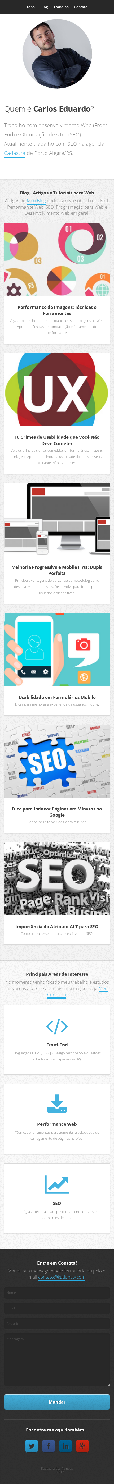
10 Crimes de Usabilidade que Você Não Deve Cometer (57, 440)
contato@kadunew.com (61, 1277)
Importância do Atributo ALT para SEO (57, 926)
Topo (31, 6)
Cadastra (14, 153)
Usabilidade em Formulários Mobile (57, 697)
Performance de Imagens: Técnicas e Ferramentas (57, 310)
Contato (80, 6)
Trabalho (61, 6)
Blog (44, 6)
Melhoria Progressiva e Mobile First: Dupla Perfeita (57, 570)
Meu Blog (36, 201)
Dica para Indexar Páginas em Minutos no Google (57, 812)
